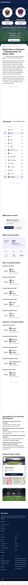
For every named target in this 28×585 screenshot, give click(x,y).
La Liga (2, 565)
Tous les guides (18, 568)
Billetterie (3, 552)
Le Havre (12, 166)
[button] (24, 457)
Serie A (2, 567)
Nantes (12, 163)
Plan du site (3, 528)
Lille (16, 548)
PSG (16, 537)
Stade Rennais (13, 150)
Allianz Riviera (13, 35)
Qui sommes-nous (5, 524)
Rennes (16, 545)
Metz (11, 170)
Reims (11, 146)
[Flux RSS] (6, 521)
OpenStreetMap (22, 484)
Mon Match (5, 46)
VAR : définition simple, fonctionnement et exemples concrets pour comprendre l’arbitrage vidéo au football (21, 566)
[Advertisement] (14, 102)
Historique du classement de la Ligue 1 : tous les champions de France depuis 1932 (21, 564)
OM (11, 143)
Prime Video (17, 37)
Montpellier (13, 156)
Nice (4, 61)
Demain (2, 541)
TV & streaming (4, 548)
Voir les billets (9, 227)
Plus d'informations (14, 440)
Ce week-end (4, 543)
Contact (2, 526)
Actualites (3, 545)
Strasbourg (13, 160)
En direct (3, 537)
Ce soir (2, 539)
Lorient (12, 173)
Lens (11, 140)
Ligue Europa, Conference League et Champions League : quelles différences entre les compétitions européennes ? (21, 562)
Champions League (5, 560)
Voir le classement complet (19, 121)
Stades (2, 550)
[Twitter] (1, 521)
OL (11, 136)
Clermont (10, 61)
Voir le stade (14, 474)
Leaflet (16, 484)
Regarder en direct (14, 40)
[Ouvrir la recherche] (26, 2)
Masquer (16, 86)
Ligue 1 (10, 46)
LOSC (11, 129)
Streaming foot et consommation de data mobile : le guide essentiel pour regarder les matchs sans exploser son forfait (21, 558)
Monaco (16, 543)
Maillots (2, 531)
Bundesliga (3, 569)
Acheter (19, 228)
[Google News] (4, 521)
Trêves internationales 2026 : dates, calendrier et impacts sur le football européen (21, 560)
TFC (11, 153)
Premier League (4, 563)
